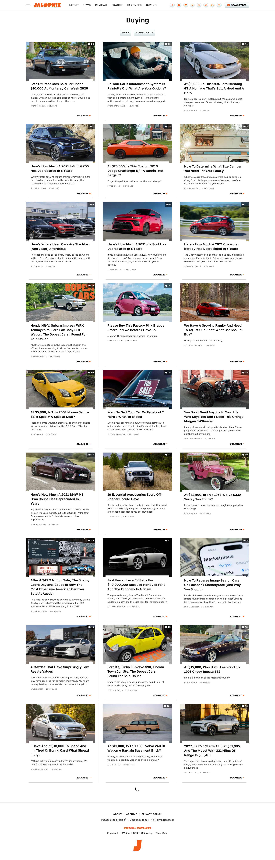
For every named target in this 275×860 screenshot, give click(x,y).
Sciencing (146, 833)
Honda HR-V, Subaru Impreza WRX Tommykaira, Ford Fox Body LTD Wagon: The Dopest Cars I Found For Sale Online (59, 332)
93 (246, 627)
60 (92, 372)
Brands (117, 5)
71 (246, 44)
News (87, 5)
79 (169, 126)
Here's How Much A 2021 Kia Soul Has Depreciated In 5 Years (136, 246)
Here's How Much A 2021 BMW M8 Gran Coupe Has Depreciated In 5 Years (57, 499)
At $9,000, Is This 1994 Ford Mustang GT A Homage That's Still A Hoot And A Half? (214, 88)
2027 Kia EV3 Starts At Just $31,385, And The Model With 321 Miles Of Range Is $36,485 (212, 750)
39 (246, 372)
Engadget (112, 833)
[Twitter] (192, 5)
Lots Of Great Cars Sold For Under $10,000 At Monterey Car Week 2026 (59, 86)
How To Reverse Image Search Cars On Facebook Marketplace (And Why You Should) (212, 584)
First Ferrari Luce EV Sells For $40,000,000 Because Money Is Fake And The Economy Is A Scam (136, 584)
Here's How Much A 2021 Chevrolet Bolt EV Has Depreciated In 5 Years (211, 246)
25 (169, 285)
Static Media (117, 819)
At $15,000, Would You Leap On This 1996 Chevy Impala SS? (212, 669)
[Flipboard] (185, 5)
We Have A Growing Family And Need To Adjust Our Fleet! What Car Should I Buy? (213, 330)
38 (169, 372)
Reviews (101, 5)
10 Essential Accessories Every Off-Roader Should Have (134, 497)
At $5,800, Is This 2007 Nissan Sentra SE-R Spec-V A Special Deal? (60, 414)
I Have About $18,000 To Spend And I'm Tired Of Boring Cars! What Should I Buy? (60, 750)
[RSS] (219, 5)
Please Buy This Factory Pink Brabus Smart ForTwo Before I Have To (135, 328)
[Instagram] (205, 5)
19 (92, 627)
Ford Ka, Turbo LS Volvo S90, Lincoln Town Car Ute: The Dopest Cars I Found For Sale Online (135, 671)
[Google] (212, 5)
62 (169, 540)
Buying (151, 5)
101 (169, 706)
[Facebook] (172, 5)
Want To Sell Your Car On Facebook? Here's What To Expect (135, 414)
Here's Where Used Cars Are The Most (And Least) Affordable (60, 246)
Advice (125, 32)
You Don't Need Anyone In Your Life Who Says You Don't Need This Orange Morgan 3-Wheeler (213, 416)
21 (169, 455)
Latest (74, 5)
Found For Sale (144, 32)
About (117, 814)
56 (246, 706)
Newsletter (238, 5)
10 (92, 285)
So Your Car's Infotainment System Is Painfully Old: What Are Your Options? (136, 86)
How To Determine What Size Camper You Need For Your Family (213, 168)
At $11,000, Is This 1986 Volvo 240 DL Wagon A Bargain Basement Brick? (136, 748)
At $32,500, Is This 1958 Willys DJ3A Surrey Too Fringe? (212, 497)
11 (246, 204)
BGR (135, 833)
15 (92, 455)
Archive (131, 814)
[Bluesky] (179, 5)
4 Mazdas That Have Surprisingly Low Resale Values (60, 669)
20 (92, 44)
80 (246, 455)
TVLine (126, 833)
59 (169, 44)
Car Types (134, 5)
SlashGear (162, 833)
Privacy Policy (152, 814)
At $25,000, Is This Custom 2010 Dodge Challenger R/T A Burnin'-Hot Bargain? (135, 170)
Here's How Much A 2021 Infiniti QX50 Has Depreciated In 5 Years (60, 168)
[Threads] (199, 5)
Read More (82, 115)
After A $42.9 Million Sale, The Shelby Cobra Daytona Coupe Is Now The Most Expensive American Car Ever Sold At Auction (60, 587)
